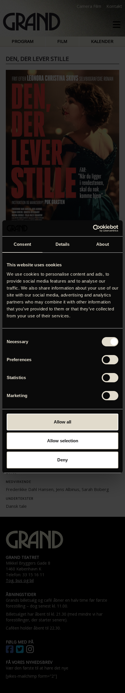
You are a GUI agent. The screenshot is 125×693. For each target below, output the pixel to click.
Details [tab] (63, 244)
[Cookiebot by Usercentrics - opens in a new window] (92, 228)
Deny (62, 459)
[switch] (110, 359)
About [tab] (102, 244)
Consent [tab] (22, 244)
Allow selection (62, 440)
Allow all (62, 421)
